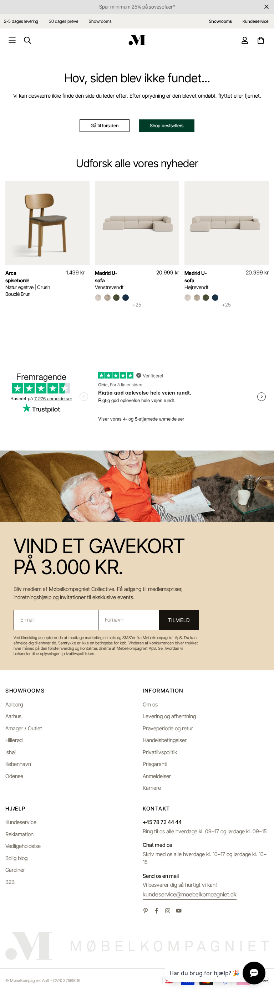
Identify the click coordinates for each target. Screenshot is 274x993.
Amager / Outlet (23, 728)
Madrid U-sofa (106, 276)
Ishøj (10, 752)
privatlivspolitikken (78, 653)
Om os (150, 704)
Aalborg (14, 704)
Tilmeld (178, 620)
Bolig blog (16, 858)
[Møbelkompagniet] (137, 40)
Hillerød (13, 740)
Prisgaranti (155, 764)
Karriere (152, 787)
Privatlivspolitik (160, 752)
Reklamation (19, 834)
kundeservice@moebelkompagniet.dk (190, 894)
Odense (14, 776)
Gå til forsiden (104, 125)
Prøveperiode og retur (168, 728)
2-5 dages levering (21, 21)
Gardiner (15, 869)
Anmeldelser (157, 776)
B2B (10, 882)
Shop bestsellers (166, 125)
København (18, 764)
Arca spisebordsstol (17, 276)
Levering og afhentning (169, 716)
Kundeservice (20, 822)
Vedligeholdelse (23, 846)
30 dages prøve (63, 21)
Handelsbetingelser (165, 740)
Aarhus (13, 716)
